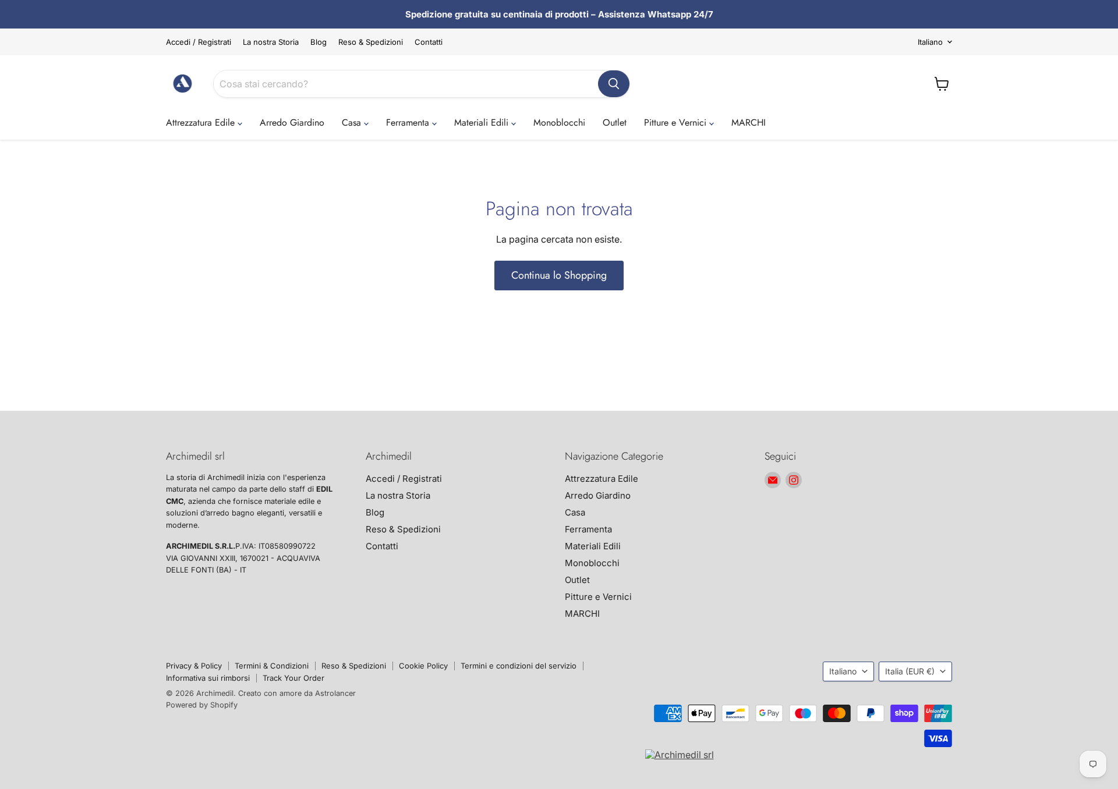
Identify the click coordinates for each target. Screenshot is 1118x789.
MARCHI (748, 122)
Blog (318, 42)
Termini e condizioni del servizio (518, 665)
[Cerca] (613, 83)
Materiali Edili (482, 122)
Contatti (429, 42)
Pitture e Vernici (676, 122)
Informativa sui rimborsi (208, 678)
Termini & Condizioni (272, 665)
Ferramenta (409, 122)
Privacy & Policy (194, 665)
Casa (353, 122)
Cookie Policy (423, 665)
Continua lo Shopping (559, 275)
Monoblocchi (559, 122)
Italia (910, 671)
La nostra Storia (271, 42)
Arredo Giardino (292, 122)
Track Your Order (293, 678)
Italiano (930, 42)
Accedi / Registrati (198, 42)
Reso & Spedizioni (370, 42)
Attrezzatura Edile (202, 122)
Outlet (615, 122)
